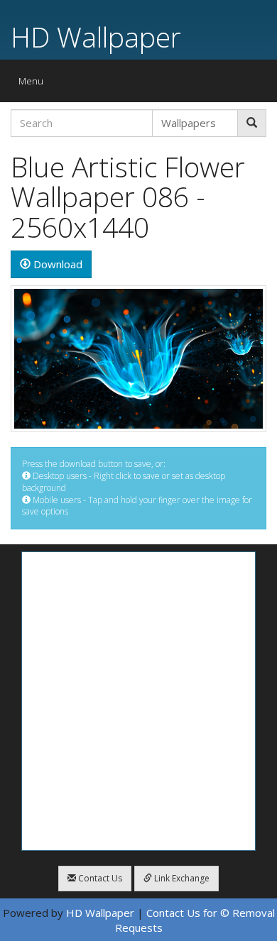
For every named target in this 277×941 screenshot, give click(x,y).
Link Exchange (181, 878)
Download (56, 264)
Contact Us (99, 878)
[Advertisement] (138, 701)
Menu (34, 84)
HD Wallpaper (96, 36)
